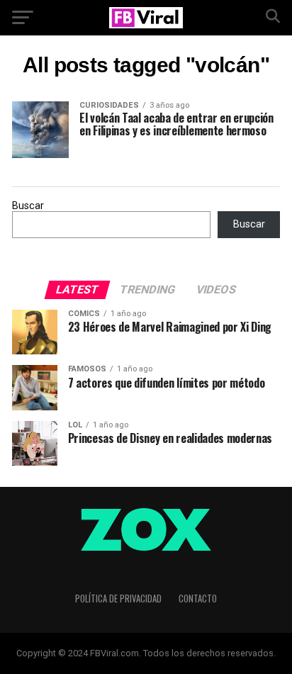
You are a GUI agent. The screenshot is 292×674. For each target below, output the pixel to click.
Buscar (28, 206)
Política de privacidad (118, 598)
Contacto (198, 598)
